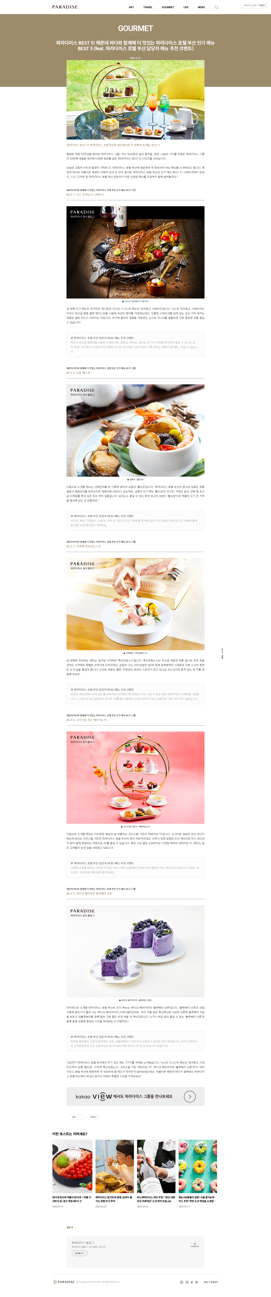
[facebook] (192, 1282)
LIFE (186, 7)
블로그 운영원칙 (211, 1282)
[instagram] (181, 1282)
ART (131, 7)
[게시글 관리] (82, 1117)
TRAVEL (148, 7)
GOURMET (168, 7)
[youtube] (187, 1282)
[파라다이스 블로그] (64, 7)
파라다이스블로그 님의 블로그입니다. (89, 1246)
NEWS (201, 7)
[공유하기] (78, 1117)
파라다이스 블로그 (83, 1242)
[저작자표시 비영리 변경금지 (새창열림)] (103, 1117)
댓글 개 (69, 1227)
